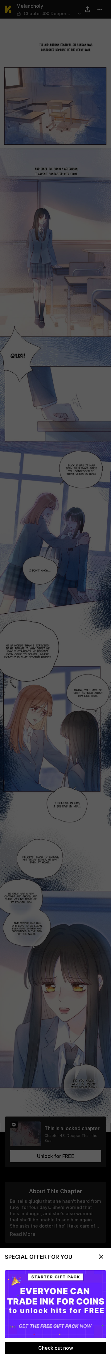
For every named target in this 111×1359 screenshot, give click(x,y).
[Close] (101, 1257)
